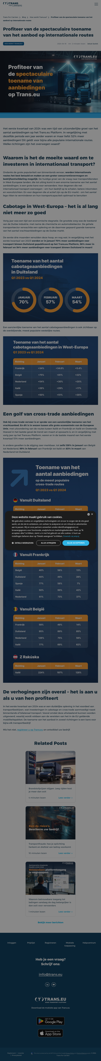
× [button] (92, 514)
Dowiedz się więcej (71, 536)
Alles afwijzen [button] (48, 543)
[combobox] (88, 514)
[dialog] (50, 530)
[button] (22, 543)
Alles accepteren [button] (75, 543)
